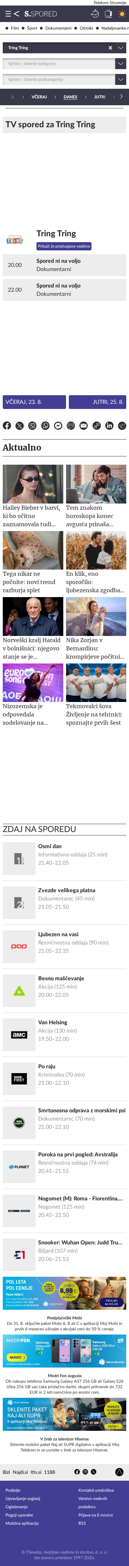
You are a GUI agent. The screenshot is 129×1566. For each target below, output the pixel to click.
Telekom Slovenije (110, 3)
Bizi (6, 1472)
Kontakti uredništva (96, 1490)
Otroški (86, 28)
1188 (49, 1472)
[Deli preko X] (19, 426)
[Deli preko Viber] (32, 426)
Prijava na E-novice (95, 1515)
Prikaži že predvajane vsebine (64, 246)
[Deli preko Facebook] (7, 426)
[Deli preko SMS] (71, 426)
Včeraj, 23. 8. (24, 402)
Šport (32, 28)
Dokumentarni (58, 28)
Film (15, 28)
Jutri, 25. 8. (108, 402)
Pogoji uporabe (19, 1515)
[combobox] (8, 48)
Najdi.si (20, 1472)
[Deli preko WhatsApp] (45, 426)
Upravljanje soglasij (23, 1499)
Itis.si (36, 1472)
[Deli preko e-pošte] (83, 426)
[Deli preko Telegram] (122, 426)
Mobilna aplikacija (22, 1523)
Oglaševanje (17, 1507)
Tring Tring (56, 234)
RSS (82, 1523)
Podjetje (13, 1490)
